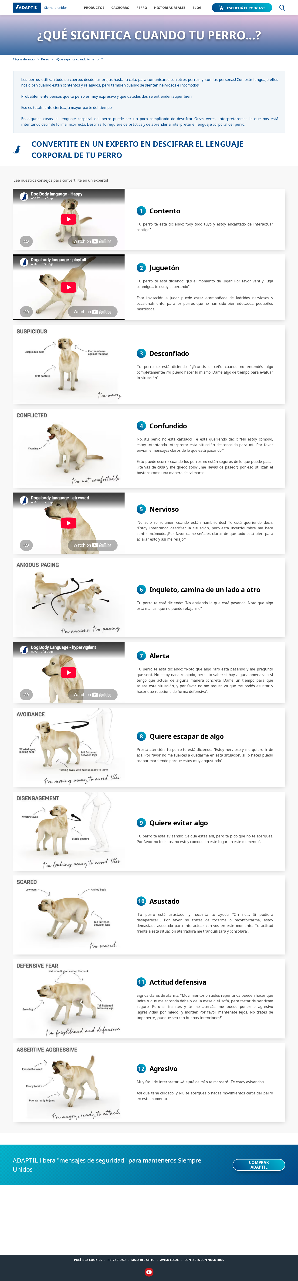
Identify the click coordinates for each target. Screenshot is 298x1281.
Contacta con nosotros (204, 1260)
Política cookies (88, 1260)
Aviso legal (169, 1260)
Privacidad (117, 1260)
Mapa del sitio (143, 1260)
